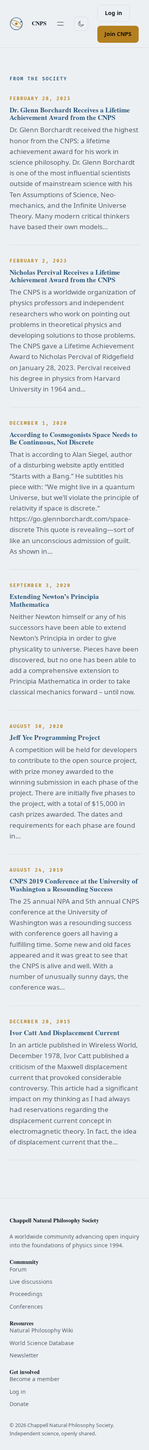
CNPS (39, 23)
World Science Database (42, 1343)
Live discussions (31, 1281)
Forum (18, 1269)
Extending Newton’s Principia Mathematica (54, 600)
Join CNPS (118, 34)
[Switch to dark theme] (81, 24)
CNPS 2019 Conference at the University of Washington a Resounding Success (74, 885)
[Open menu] (60, 24)
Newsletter (24, 1355)
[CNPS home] (16, 23)
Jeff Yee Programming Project (55, 737)
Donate (19, 1404)
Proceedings (26, 1294)
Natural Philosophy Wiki (41, 1330)
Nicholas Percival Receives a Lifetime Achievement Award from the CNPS (65, 276)
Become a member (35, 1379)
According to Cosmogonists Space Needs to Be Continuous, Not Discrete (73, 438)
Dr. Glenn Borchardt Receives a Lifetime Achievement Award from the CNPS (70, 114)
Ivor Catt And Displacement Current (65, 1032)
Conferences (26, 1306)
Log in (113, 13)
